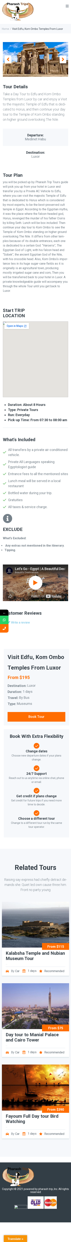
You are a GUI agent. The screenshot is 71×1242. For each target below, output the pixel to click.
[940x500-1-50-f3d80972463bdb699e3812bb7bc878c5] (35, 59)
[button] (8, 59)
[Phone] (4, 628)
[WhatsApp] (4, 620)
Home (5, 28)
